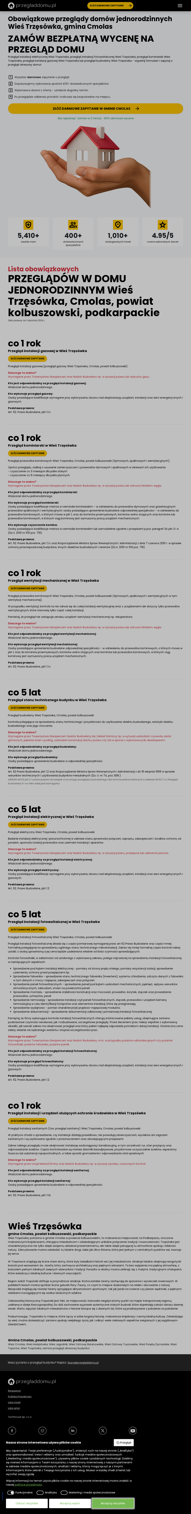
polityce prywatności (28, 1485)
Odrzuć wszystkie (27, 1503)
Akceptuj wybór (70, 1503)
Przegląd (125, 1442)
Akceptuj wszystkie (113, 1503)
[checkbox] (19, 1493)
